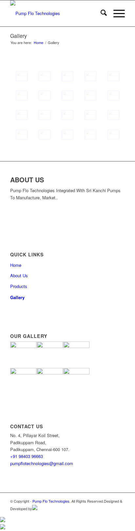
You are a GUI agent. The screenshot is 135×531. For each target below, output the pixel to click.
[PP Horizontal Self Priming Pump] (67, 134)
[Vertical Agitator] (44, 115)
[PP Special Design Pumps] (21, 134)
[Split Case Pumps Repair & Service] (21, 115)
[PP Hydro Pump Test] (90, 76)
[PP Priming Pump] (113, 76)
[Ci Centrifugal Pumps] (21, 76)
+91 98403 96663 (26, 456)
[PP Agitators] (44, 76)
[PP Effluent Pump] (113, 134)
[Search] (100, 13)
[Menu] (116, 13)
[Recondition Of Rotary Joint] (90, 115)
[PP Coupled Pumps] (44, 95)
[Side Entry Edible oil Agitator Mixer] (67, 115)
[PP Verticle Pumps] (113, 115)
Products (18, 286)
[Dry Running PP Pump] (113, 95)
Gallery (18, 35)
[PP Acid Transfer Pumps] (90, 95)
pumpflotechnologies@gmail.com (41, 463)
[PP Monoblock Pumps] (44, 134)
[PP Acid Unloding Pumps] (67, 95)
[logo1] (56, 13)
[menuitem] (100, 13)
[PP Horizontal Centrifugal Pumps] (67, 76)
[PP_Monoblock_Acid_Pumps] (90, 134)
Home (15, 265)
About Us (19, 275)
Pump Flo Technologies (50, 501)
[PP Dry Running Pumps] (21, 95)
